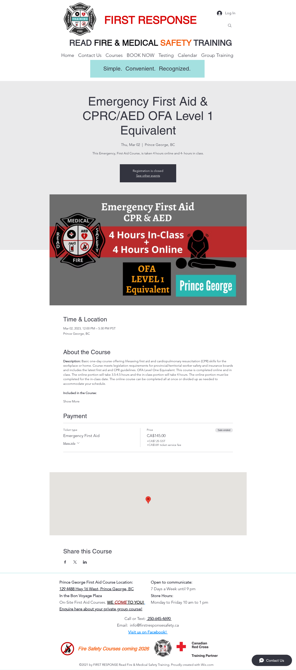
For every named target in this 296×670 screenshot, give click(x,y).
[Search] (229, 25)
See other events (148, 176)
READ (81, 42)
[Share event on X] (75, 562)
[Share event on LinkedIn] (85, 562)
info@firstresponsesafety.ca (154, 625)
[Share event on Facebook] (65, 562)
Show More (71, 401)
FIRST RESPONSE (150, 20)
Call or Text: (135, 618)
